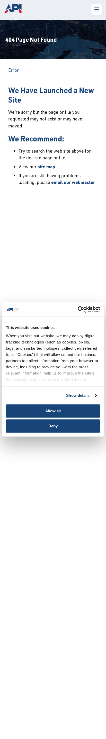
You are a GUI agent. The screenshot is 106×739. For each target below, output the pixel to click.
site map (46, 166)
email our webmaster (73, 182)
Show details (78, 395)
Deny (53, 426)
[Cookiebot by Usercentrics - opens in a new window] (77, 309)
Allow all (53, 411)
